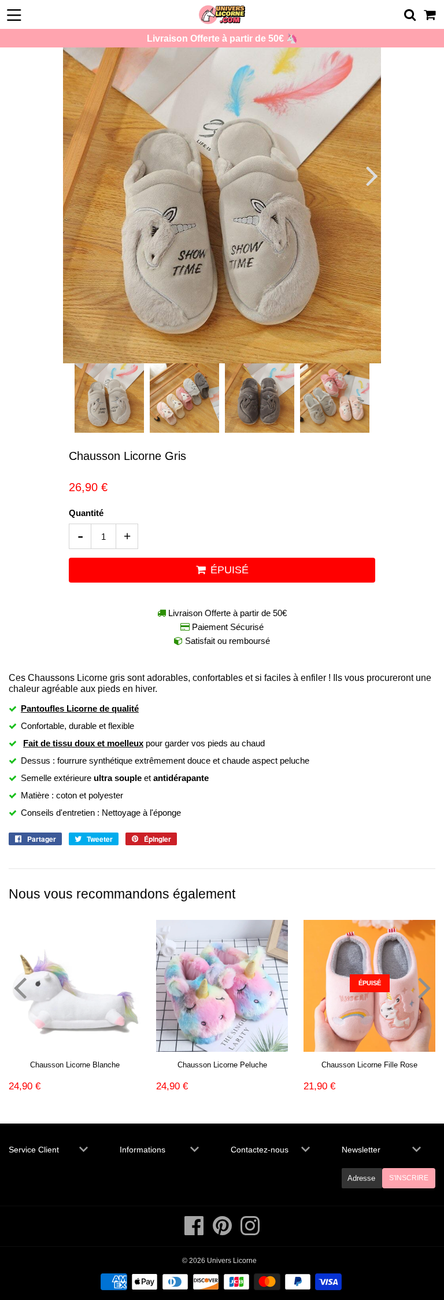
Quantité (86, 513)
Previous (73, 175)
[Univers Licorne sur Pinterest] (223, 1232)
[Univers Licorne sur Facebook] (195, 1232)
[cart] (430, 14)
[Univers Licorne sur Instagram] (250, 1232)
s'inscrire (408, 1178)
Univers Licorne (232, 1261)
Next (371, 175)
